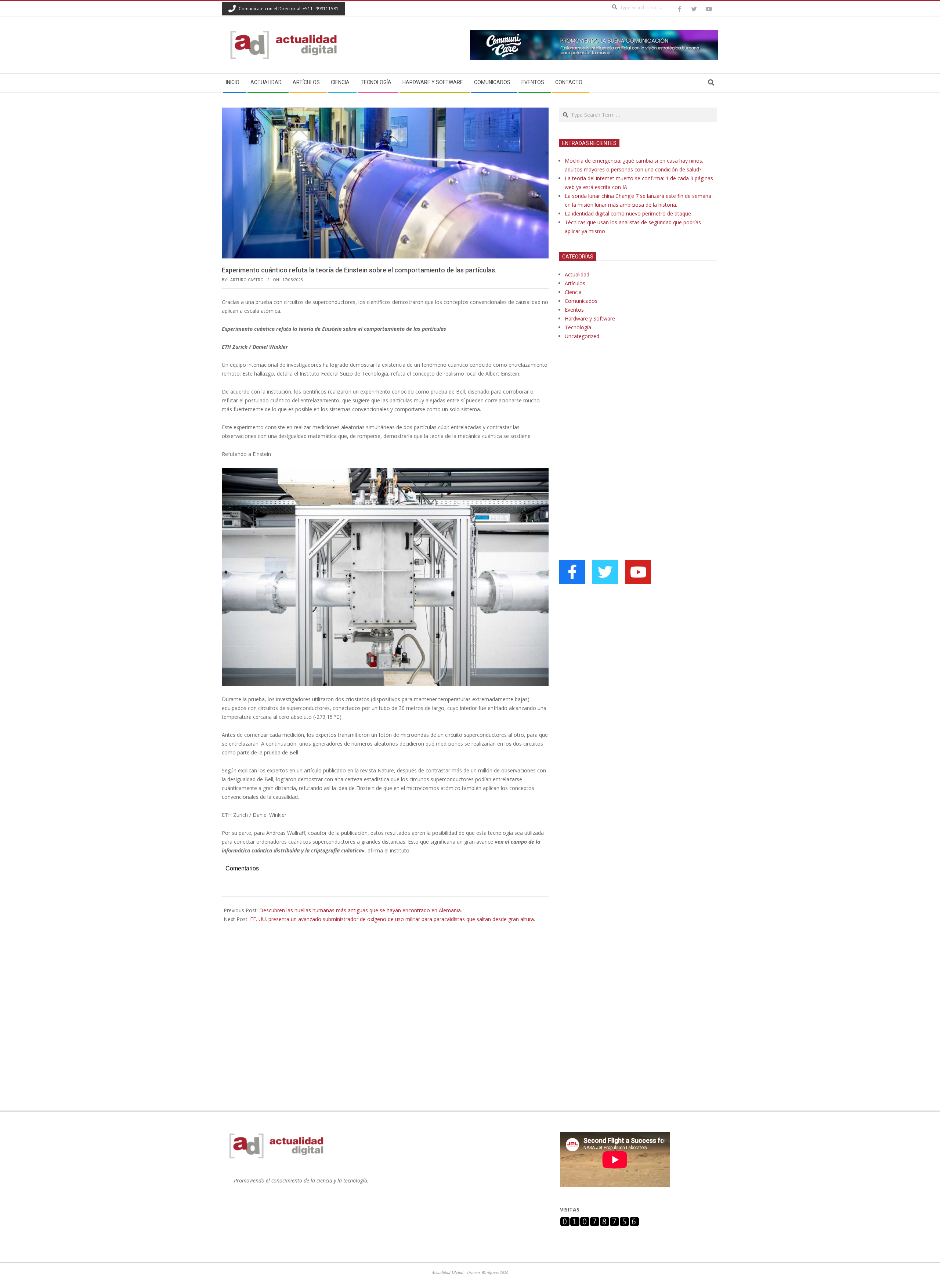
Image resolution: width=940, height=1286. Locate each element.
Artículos (575, 283)
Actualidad (577, 274)
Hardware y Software (590, 318)
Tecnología (578, 327)
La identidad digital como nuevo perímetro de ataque (628, 213)
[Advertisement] (614, 421)
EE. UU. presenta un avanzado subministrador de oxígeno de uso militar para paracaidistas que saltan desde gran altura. (392, 919)
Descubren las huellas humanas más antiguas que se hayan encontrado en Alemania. (360, 910)
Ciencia (573, 292)
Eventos (574, 309)
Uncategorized (582, 336)
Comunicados (581, 300)
